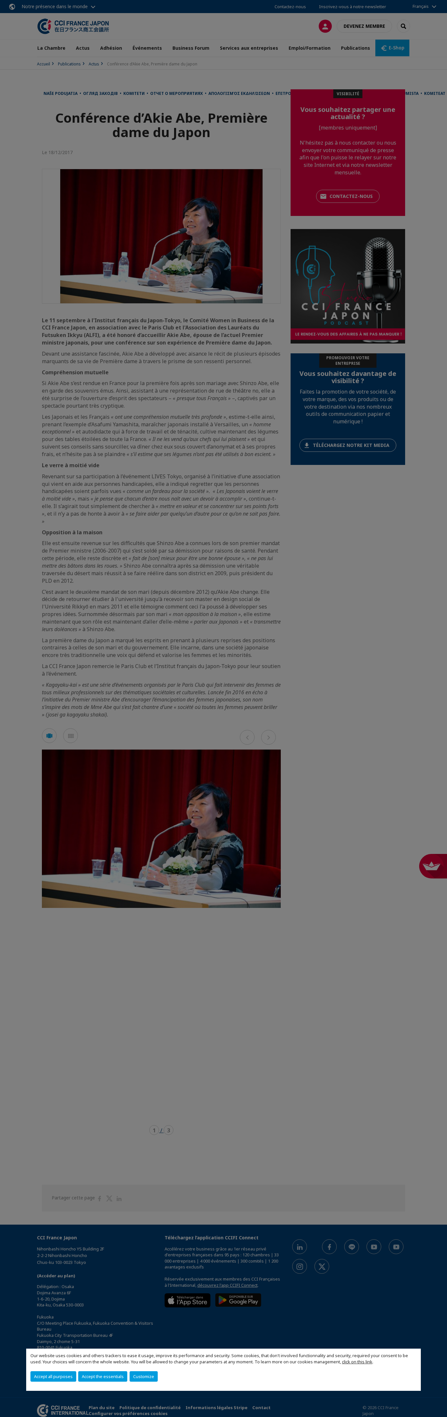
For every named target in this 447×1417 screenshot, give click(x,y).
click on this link (357, 1362)
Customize (143, 1376)
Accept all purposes (53, 1376)
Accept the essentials (103, 1376)
